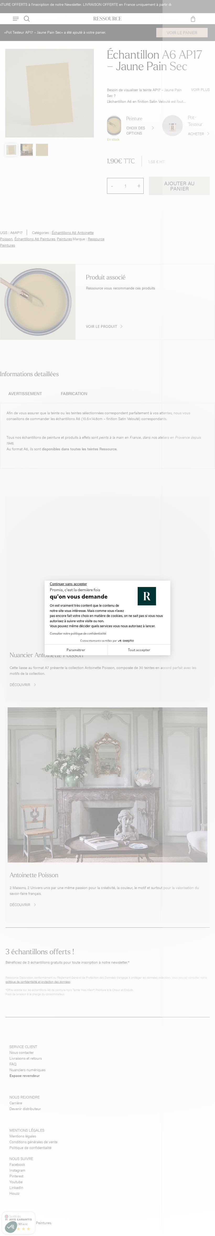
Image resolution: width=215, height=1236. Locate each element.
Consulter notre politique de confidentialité (78, 633)
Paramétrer (76, 649)
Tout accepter (139, 649)
